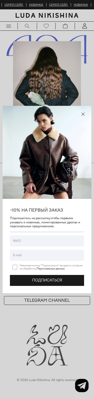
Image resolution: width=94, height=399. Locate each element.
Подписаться (47, 280)
